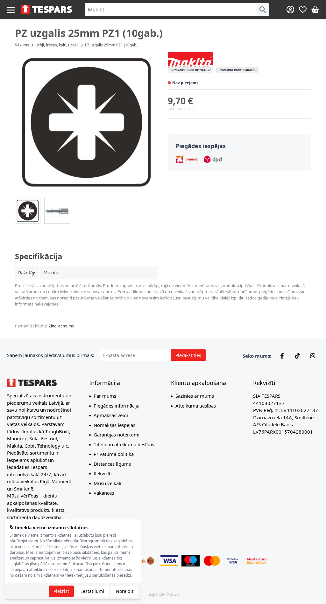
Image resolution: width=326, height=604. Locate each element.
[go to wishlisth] (303, 9)
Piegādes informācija (116, 405)
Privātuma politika (114, 454)
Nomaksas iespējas (114, 425)
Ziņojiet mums (61, 326)
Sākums (22, 45)
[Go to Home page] (46, 9)
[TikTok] (297, 355)
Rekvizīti (103, 473)
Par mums (105, 396)
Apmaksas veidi (111, 415)
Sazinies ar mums (194, 396)
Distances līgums (112, 464)
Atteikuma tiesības (195, 405)
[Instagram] (312, 355)
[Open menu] (11, 9)
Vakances (104, 493)
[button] (86, 122)
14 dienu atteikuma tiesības (124, 444)
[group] (27, 210)
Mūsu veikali (107, 483)
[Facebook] (282, 355)
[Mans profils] (290, 9)
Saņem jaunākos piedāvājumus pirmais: (50, 355)
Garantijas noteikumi (116, 434)
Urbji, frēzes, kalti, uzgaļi (57, 45)
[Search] (262, 9)
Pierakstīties (188, 355)
